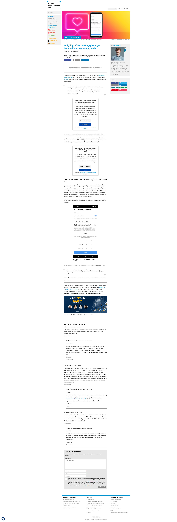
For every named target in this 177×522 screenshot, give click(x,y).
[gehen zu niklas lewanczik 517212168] (125, 50)
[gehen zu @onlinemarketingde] (122, 9)
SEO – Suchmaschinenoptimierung (72, 501)
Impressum (113, 507)
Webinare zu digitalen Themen (95, 505)
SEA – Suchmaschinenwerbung (71, 503)
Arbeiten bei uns (115, 505)
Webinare (52, 27)
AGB (112, 510)
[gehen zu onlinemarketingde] (119, 9)
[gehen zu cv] (125, 51)
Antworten (67, 336)
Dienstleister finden (92, 507)
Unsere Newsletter (53, 21)
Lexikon (51, 23)
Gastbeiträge (114, 501)
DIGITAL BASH (53, 41)
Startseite (66, 39)
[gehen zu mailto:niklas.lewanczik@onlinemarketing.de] (125, 48)
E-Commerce (67, 505)
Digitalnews (52, 18)
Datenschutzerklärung (87, 485)
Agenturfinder (91, 499)
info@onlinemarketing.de (93, 481)
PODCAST (52, 43)
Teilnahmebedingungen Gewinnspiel (119, 512)
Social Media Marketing (69, 499)
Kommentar (68, 458)
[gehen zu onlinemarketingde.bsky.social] (127, 9)
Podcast (89, 512)
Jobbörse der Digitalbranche (94, 508)
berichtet (66, 79)
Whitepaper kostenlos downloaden (96, 503)
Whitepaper (53, 25)
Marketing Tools (68, 508)
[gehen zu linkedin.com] (124, 9)
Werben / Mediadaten (116, 499)
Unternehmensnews (53, 20)
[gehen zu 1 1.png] (85, 304)
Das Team (113, 503)
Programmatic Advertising (70, 507)
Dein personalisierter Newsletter (95, 501)
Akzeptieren (85, 124)
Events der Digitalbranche (94, 510)
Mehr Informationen (85, 120)
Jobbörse (52, 32)
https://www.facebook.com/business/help (76, 399)
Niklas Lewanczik (117, 45)
